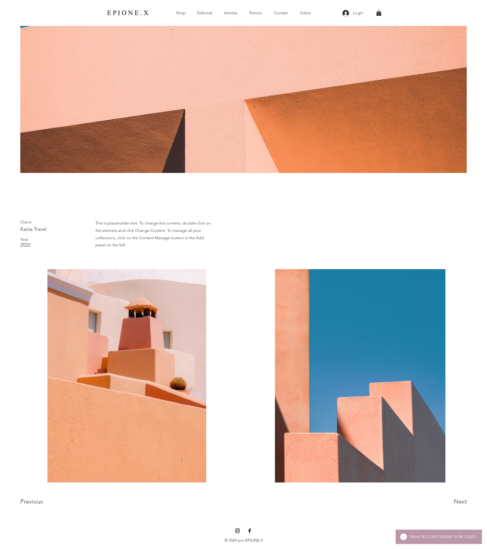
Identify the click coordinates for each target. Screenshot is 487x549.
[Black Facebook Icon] (250, 531)
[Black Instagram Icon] (237, 531)
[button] (378, 12)
